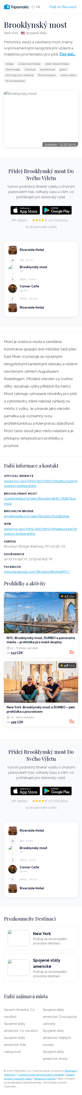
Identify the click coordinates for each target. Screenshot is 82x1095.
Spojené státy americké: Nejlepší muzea (57, 1038)
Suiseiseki (51, 144)
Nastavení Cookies (45, 1078)
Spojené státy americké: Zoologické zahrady (60, 1017)
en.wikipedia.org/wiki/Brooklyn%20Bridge (36, 516)
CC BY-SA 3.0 (68, 144)
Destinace (71, 1070)
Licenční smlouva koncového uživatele (41, 1074)
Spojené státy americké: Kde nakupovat (15, 1045)
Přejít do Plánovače (62, 7)
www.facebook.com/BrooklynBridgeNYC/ (37, 572)
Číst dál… (67, 54)
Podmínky (10, 1074)
